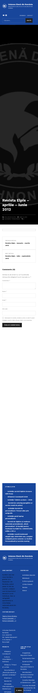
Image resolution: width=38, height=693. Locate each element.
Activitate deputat (28, 575)
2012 (5, 217)
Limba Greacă (27, 584)
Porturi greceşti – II (9, 621)
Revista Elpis (12, 217)
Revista (24, 587)
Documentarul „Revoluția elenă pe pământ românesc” (9, 672)
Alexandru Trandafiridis (12, 219)
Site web (4, 309)
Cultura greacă (27, 581)
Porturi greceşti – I (9, 618)
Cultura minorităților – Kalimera (7, 659)
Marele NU (8, 681)
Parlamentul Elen (28, 658)
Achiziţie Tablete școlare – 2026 (20, 500)
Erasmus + (8, 678)
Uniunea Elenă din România (20, 4)
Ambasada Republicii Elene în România (27, 667)
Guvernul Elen (27, 661)
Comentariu (6, 280)
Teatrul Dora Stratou (9, 616)
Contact (30, 15)
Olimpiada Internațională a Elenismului (8, 686)
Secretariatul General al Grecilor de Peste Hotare (27, 674)
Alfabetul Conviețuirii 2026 (18, 497)
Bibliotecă (25, 578)
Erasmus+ (23, 15)
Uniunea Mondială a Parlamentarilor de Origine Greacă (27, 688)
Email (4, 300)
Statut (24, 590)
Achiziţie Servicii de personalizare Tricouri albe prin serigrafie (17, 511)
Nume (4, 291)
